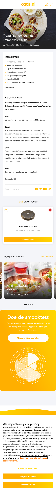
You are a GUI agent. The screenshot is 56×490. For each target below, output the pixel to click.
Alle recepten (47, 256)
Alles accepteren (28, 484)
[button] (25, 303)
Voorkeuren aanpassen (28, 468)
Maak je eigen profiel (28, 337)
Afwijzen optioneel (28, 476)
